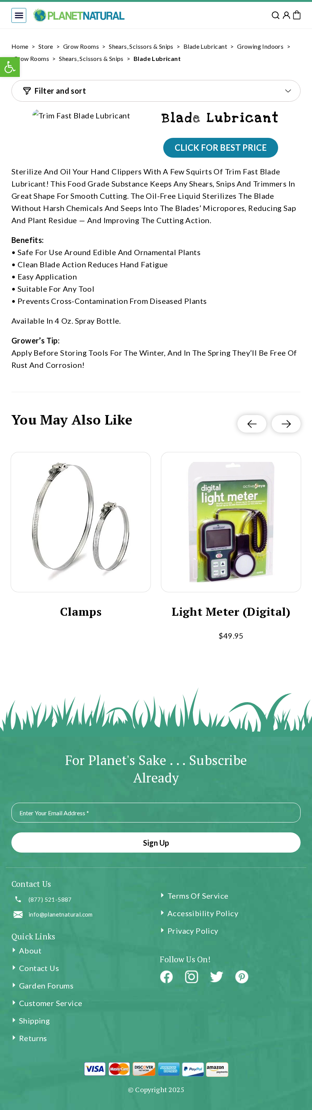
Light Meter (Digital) (231, 611)
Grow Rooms (81, 46)
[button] (18, 15)
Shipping (34, 1020)
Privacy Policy (192, 930)
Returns (33, 1038)
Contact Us (39, 968)
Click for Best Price (221, 147)
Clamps (81, 611)
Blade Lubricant (205, 46)
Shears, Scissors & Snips (141, 46)
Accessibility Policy (202, 913)
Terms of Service (197, 895)
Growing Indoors (260, 46)
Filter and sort (60, 90)
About (30, 950)
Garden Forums (46, 985)
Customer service (50, 1003)
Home (20, 46)
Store (45, 46)
